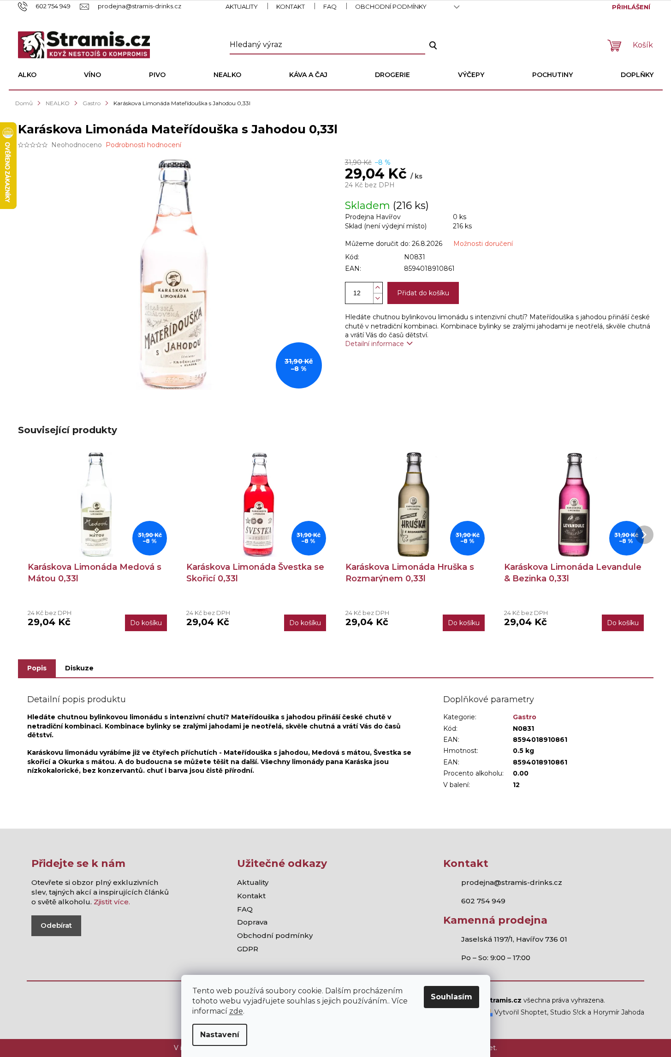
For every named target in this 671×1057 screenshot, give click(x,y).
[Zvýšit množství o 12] (377, 287)
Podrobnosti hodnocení (143, 145)
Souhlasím (451, 996)
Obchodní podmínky (391, 6)
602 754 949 (483, 900)
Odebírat (56, 925)
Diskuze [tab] (79, 668)
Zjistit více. (112, 901)
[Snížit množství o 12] (377, 298)
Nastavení (219, 1034)
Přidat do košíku (423, 293)
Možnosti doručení (483, 243)
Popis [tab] (37, 668)
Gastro (524, 717)
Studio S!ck (568, 1012)
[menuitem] (27, 74)
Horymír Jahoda (618, 1012)
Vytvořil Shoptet (520, 1012)
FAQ (330, 6)
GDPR (247, 948)
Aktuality (242, 6)
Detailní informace (374, 344)
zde (236, 1011)
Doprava (252, 922)
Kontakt (290, 6)
